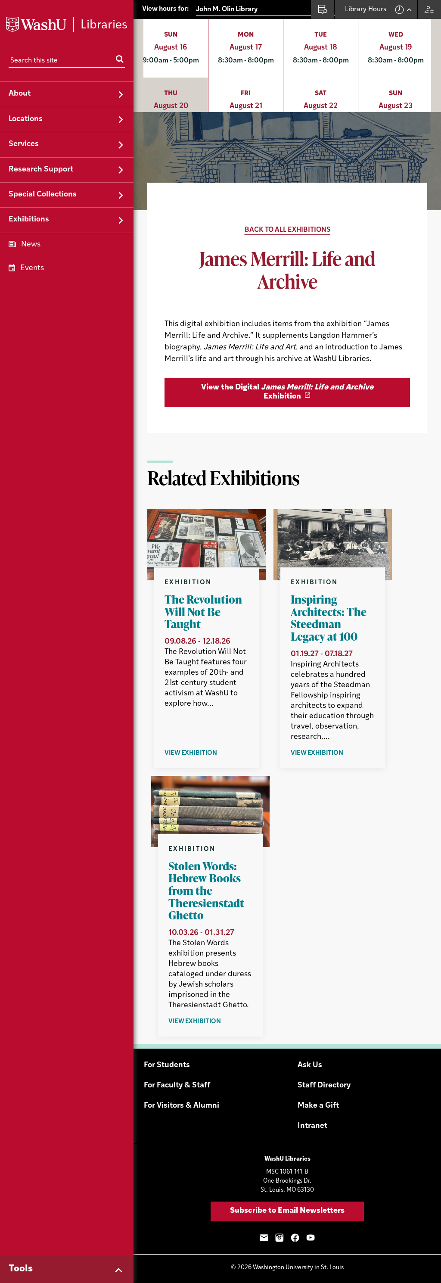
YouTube (310, 1237)
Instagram (279, 1237)
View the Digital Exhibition (287, 392)
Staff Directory (324, 1086)
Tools (21, 1269)
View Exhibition (206, 754)
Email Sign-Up (264, 1237)
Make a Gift (318, 1106)
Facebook (295, 1237)
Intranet (312, 1126)
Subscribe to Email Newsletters (287, 1211)
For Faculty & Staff (177, 1086)
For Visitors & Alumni (181, 1106)
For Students (167, 1065)
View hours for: (165, 9)
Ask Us (310, 1065)
